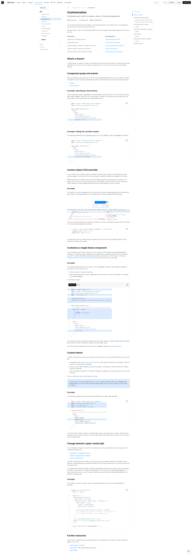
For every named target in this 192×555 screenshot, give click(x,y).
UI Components (38, 2)
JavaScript (72, 284)
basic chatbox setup (81, 268)
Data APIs (46, 2)
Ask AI (172, 2)
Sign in (179, 2)
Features (24, 2)
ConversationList (74, 85)
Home (18, 2)
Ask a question (72, 20)
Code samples (67, 2)
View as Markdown (97, 20)
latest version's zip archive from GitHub (89, 362)
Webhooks (59, 2)
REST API (53, 2)
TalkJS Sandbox (116, 346)
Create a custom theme (111, 48)
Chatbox (72, 83)
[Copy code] (127, 103)
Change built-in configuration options (80, 453)
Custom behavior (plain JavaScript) (114, 51)
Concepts (30, 2)
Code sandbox (74, 547)
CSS (79, 284)
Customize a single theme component (114, 45)
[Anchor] (66, 58)
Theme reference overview (77, 545)
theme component (98, 252)
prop (92, 135)
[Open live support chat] (188, 551)
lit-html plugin (97, 381)
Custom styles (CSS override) (112, 42)
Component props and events (112, 39)
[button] (44, 7)
